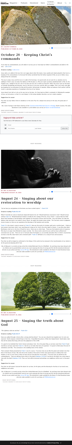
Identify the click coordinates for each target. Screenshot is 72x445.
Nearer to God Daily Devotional (30, 112)
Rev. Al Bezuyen (10, 190)
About (59, 3)
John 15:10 (8, 66)
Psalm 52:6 (24, 330)
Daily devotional (7, 110)
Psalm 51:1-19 (16, 211)
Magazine (13, 3)
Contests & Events (50, 3)
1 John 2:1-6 (15, 69)
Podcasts (24, 3)
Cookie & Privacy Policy (53, 443)
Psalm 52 (34, 234)
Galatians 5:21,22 (40, 356)
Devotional (34, 3)
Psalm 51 (8, 216)
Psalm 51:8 (45, 208)
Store (43, 3)
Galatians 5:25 (17, 358)
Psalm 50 (28, 225)
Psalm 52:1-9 (16, 333)
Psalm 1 (24, 351)
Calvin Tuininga (10, 46)
